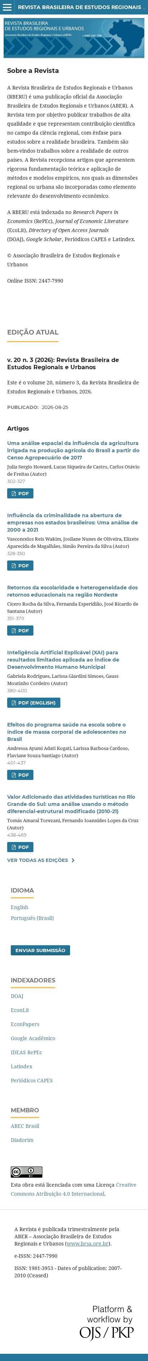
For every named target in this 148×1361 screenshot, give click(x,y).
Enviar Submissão (40, 950)
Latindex (21, 1066)
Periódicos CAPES (32, 1080)
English (19, 907)
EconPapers (25, 1024)
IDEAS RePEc (26, 1052)
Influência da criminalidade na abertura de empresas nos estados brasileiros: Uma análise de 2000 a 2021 (72, 522)
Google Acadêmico (33, 1038)
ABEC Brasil (25, 1125)
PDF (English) (36, 703)
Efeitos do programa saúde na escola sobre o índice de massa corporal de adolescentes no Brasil (66, 731)
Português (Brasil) (32, 918)
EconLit (20, 1010)
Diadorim (22, 1140)
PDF (23, 493)
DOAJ (17, 996)
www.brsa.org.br (87, 1243)
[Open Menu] (7, 7)
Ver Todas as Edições (37, 860)
